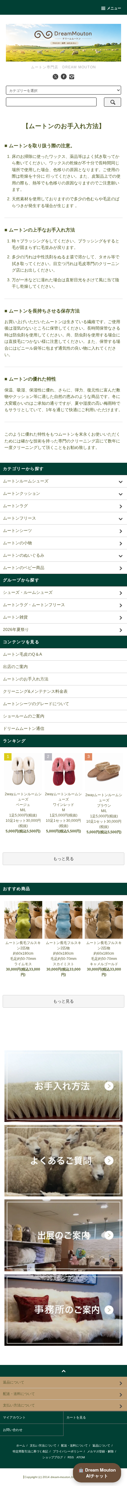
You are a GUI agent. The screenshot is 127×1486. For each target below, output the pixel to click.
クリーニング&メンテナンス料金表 (35, 691)
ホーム (20, 1445)
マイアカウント (14, 1417)
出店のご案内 (15, 666)
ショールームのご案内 (23, 716)
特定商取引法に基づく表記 (30, 1451)
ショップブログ (52, 1457)
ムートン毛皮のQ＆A (22, 654)
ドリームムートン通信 (23, 728)
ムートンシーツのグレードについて (36, 703)
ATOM (80, 1457)
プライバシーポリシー (67, 1451)
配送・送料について (74, 1445)
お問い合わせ (12, 1430)
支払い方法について (43, 1445)
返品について (101, 1445)
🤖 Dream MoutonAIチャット (97, 1473)
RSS (71, 1457)
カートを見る (76, 1417)
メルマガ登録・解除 (100, 1451)
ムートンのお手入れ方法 (25, 679)
